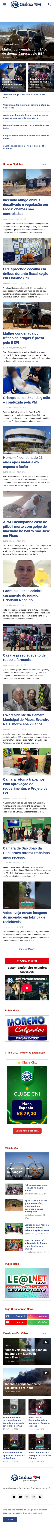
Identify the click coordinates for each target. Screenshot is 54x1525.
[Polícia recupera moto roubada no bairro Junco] (14, 1189)
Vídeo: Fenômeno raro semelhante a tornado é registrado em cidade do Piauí (13, 1421)
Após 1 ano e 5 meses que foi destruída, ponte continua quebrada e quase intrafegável (36, 1206)
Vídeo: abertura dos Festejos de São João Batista (39, 1455)
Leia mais (37, 1513)
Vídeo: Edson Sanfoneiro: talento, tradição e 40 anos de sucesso (39, 1421)
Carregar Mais (26, 949)
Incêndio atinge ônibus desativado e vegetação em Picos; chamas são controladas (25, 207)
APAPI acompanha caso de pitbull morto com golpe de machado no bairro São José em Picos (26, 529)
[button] (4, 4)
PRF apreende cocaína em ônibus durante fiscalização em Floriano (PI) (25, 273)
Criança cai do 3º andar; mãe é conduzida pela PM (26, 400)
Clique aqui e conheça (27, 1131)
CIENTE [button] (10, 1519)
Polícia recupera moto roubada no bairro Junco (36, 1188)
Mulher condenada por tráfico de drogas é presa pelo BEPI (23, 338)
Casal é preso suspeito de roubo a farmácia (24, 657)
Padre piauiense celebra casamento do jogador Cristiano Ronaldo (22, 595)
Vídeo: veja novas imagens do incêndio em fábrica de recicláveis (25, 917)
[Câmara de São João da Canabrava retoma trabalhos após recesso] (14, 1229)
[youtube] (20, 1497)
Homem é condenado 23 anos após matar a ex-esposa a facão (23, 462)
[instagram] (27, 1497)
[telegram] (40, 1497)
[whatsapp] (33, 1497)
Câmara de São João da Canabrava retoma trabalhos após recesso (26, 852)
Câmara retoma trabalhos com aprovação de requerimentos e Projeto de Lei (25, 786)
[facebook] (13, 1497)
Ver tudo (45, 164)
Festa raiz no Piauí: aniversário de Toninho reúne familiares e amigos (36, 1244)
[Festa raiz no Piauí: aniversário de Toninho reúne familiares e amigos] (14, 1245)
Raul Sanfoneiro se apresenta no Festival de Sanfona (14, 1455)
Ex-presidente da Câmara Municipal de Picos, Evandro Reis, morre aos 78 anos (26, 719)
